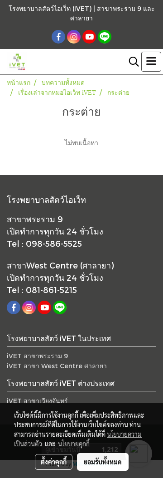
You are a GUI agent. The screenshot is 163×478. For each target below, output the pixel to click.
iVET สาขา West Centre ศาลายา (57, 366)
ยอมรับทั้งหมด (103, 462)
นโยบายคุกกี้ (74, 443)
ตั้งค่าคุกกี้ (54, 462)
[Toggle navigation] (151, 62)
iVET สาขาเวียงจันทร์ (37, 401)
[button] (131, 62)
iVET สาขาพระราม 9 (37, 356)
